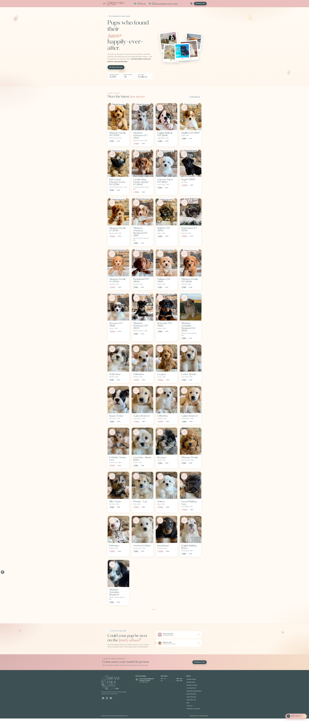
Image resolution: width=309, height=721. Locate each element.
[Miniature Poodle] (190, 441)
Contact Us (189, 705)
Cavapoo (161, 374)
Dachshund (163, 545)
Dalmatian (114, 545)
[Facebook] (103, 698)
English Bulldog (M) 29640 (164, 134)
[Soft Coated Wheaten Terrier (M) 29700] (118, 163)
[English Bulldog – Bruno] (190, 529)
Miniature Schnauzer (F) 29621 (140, 135)
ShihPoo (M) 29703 (163, 229)
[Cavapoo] (166, 358)
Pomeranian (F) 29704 (189, 229)
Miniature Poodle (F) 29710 (117, 229)
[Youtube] (110, 698)
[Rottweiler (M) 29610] (166, 307)
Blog (188, 702)
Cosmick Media (202, 715)
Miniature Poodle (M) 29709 (117, 134)
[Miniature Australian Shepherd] (118, 573)
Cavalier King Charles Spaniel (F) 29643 (140, 182)
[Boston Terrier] (118, 399)
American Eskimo (142, 545)
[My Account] (191, 3)
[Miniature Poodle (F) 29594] (118, 263)
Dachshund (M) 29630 (140, 280)
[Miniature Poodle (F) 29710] (118, 212)
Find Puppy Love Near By (193, 708)
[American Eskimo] (142, 529)
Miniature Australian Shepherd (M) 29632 (188, 327)
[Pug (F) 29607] (190, 163)
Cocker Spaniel (188, 374)
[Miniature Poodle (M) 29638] (190, 263)
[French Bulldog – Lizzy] (190, 485)
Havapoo (161, 457)
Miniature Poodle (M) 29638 (189, 280)
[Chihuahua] (142, 358)
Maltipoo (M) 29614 (163, 280)
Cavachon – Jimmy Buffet (142, 458)
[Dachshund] (166, 529)
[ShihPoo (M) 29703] (166, 212)
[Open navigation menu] (104, 3)
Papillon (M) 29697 (190, 133)
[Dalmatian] (118, 529)
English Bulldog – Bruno (189, 546)
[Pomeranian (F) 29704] (191, 211)
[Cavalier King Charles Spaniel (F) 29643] (142, 163)
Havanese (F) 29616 (115, 324)
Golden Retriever (141, 415)
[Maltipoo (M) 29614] (166, 262)
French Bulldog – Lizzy (189, 502)
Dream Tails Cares (191, 699)
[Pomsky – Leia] (142, 485)
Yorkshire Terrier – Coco (118, 458)
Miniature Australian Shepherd (114, 592)
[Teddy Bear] (118, 358)
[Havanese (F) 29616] (118, 307)
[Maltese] (166, 485)
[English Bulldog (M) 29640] (166, 116)
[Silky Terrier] (118, 485)
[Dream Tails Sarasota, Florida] (115, 3)
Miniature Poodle (189, 457)
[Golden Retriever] (142, 399)
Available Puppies (191, 679)
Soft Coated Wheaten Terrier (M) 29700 (117, 182)
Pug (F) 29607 (188, 179)
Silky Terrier (115, 501)
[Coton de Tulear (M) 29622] (167, 163)
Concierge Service (191, 688)
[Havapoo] (166, 441)
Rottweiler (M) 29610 (164, 324)
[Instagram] (107, 698)
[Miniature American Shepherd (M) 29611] (142, 211)
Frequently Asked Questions (194, 691)
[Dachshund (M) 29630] (142, 263)
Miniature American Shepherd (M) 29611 (140, 232)
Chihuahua (138, 374)
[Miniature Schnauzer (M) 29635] (142, 307)
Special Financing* (191, 697)
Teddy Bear (115, 374)
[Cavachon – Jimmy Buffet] (142, 441)
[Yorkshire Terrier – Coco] (118, 441)
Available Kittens (191, 682)
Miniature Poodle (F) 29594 (117, 280)
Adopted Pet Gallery (192, 685)
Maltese (161, 501)
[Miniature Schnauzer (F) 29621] (142, 116)
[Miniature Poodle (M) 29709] (118, 116)
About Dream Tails (191, 694)
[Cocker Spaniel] (190, 358)
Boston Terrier (116, 415)
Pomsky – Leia (140, 501)
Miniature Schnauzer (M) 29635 (140, 326)
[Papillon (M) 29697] (190, 116)
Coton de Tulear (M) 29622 (165, 180)
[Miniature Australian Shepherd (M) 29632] (191, 307)
